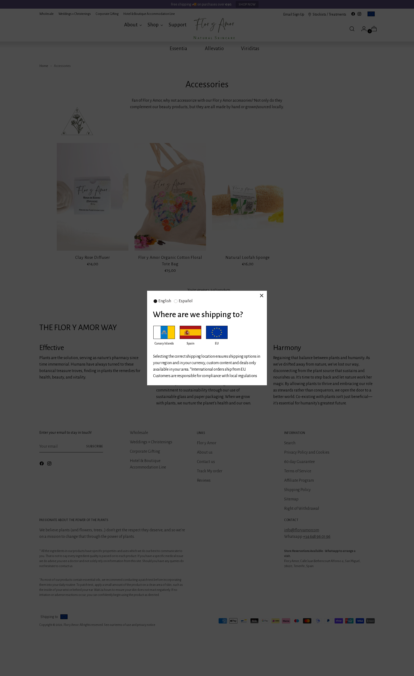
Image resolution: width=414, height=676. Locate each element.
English (164, 301)
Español (186, 301)
